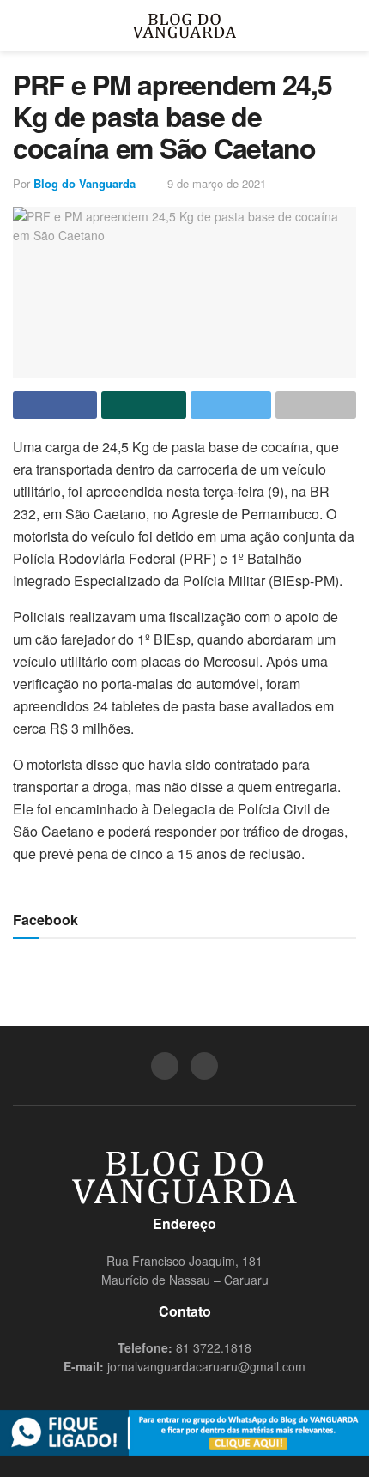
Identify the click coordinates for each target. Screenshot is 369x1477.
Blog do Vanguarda (84, 183)
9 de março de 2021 (216, 183)
